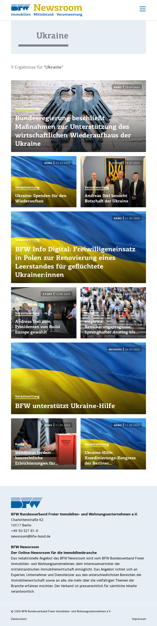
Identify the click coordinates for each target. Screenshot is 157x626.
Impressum (139, 619)
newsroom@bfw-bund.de (30, 536)
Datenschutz (19, 619)
